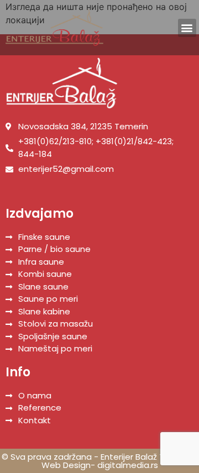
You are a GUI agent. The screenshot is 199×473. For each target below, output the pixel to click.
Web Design (66, 465)
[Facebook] (150, 27)
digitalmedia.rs (127, 465)
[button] (187, 28)
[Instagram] (165, 27)
